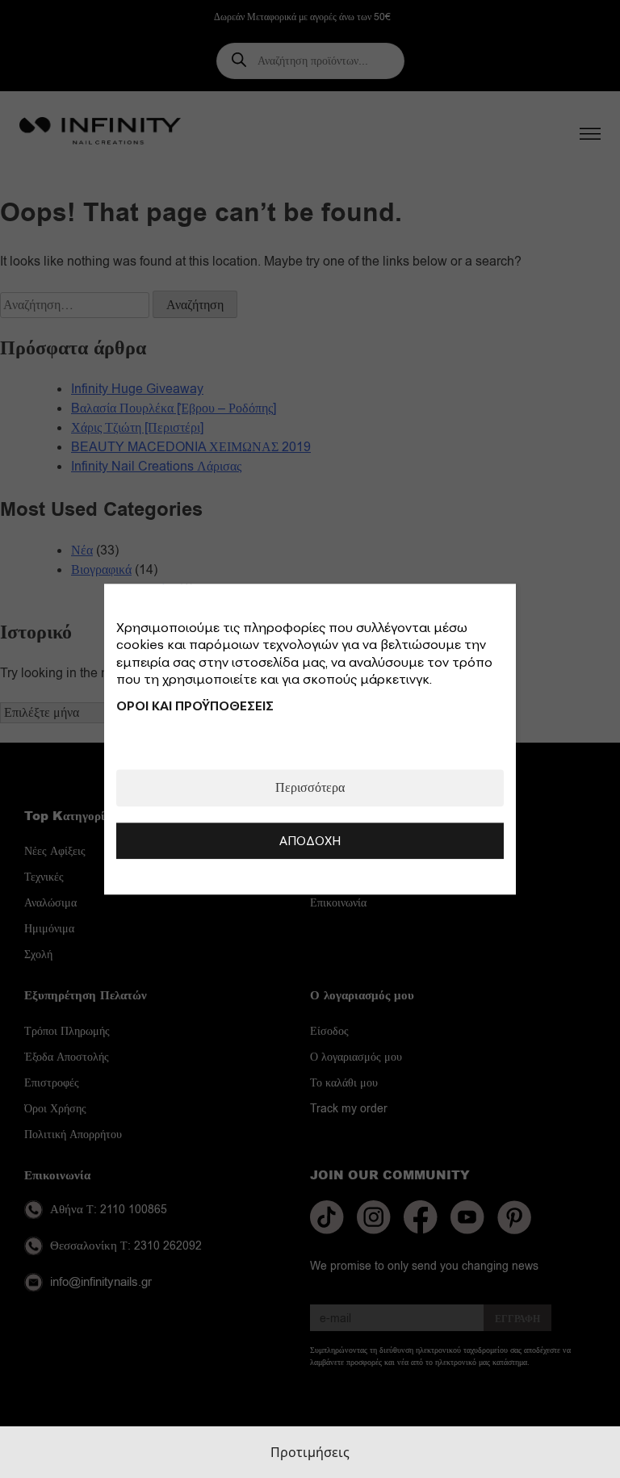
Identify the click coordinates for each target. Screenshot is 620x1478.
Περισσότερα (310, 788)
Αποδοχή (310, 840)
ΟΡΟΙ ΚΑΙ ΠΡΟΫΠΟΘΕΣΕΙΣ (195, 705)
